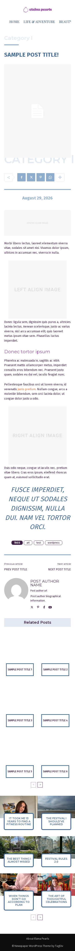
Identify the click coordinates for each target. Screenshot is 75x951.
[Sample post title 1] (19, 647)
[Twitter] (32, 606)
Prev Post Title (15, 569)
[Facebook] (21, 177)
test (38, 542)
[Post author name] (16, 594)
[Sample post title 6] (55, 749)
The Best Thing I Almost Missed (19, 860)
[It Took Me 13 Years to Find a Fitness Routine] (19, 807)
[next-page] (40, 784)
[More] (60, 177)
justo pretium (27, 389)
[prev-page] (33, 784)
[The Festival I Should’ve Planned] (56, 807)
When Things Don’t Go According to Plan (19, 900)
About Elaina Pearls (37, 938)
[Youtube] (50, 606)
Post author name (44, 583)
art (28, 542)
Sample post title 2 (55, 669)
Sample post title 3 (20, 720)
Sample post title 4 (55, 720)
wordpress (54, 542)
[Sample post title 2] (55, 647)
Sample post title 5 (20, 771)
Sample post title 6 (55, 771)
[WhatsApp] (50, 177)
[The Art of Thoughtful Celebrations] (56, 884)
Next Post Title (59, 569)
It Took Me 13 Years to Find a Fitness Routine (18, 821)
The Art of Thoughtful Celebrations (56, 898)
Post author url (38, 590)
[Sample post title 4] (55, 698)
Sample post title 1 (20, 669)
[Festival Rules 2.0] (56, 847)
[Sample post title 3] (19, 698)
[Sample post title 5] (19, 749)
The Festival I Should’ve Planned (56, 821)
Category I (18, 38)
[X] (31, 177)
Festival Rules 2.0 (56, 860)
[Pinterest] (40, 177)
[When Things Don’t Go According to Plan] (19, 884)
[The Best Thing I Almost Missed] (19, 847)
